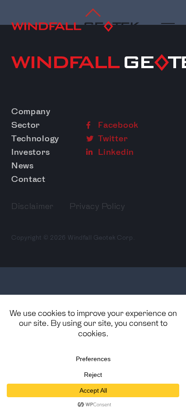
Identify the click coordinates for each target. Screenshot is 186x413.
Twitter (112, 138)
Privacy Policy (97, 206)
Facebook (117, 125)
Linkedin (115, 152)
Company (31, 111)
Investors (30, 152)
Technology (35, 138)
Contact (28, 179)
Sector (25, 125)
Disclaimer (32, 206)
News (22, 165)
